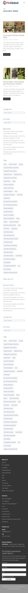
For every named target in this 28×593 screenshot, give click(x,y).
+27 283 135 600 (6, 536)
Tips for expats (7, 269)
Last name (4, 567)
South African (14, 228)
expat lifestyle (7, 181)
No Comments (15, 39)
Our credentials (5, 465)
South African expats (8, 232)
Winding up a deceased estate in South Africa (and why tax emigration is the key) (14, 137)
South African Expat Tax (9, 235)
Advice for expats (13, 164)
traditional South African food (10, 272)
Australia (21, 164)
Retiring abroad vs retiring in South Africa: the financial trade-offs (14, 153)
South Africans (19, 255)
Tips (19, 265)
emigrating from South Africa (10, 177)
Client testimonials (6, 472)
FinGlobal (6, 39)
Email (3, 572)
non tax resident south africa (10, 205)
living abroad (7, 198)
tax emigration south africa (10, 265)
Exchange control (6, 514)
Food (16, 191)
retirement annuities (14, 221)
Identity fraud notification (8, 490)
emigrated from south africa (10, 171)
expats (13, 181)
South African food (8, 242)
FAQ (3, 478)
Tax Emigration (5, 501)
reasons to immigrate (9, 215)
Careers (4, 480)
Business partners (6, 470)
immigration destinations (9, 194)
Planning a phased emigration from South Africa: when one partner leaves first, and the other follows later (14, 142)
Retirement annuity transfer (10, 225)
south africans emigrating (9, 259)
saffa (19, 225)
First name (4, 562)
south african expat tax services (11, 238)
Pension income (6, 516)
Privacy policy (5, 483)
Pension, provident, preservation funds (11, 519)
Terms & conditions (6, 485)
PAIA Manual (5, 488)
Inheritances (5, 521)
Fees (3, 475)
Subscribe (8, 579)
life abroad (19, 194)
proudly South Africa (8, 211)
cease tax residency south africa (11, 167)
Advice (5, 164)
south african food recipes (10, 249)
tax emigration (7, 262)
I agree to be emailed (8, 577)
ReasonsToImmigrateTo (9, 218)
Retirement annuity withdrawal (9, 503)
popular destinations (8, 208)
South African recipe (8, 252)
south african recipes (8, 255)
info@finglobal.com (6, 531)
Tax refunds (5, 509)
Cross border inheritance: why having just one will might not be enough (13, 132)
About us (4, 462)
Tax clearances (5, 511)
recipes (5, 221)
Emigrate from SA (18, 174)
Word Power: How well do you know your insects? (13, 83)
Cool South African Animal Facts (13, 36)
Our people (4, 467)
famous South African (8, 188)
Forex (3, 506)
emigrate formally (8, 174)
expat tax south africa (9, 184)
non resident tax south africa (10, 201)
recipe (17, 218)
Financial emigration (6, 498)
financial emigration (8, 191)
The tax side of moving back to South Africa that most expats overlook (13, 148)
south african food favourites (10, 245)
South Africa (6, 228)
